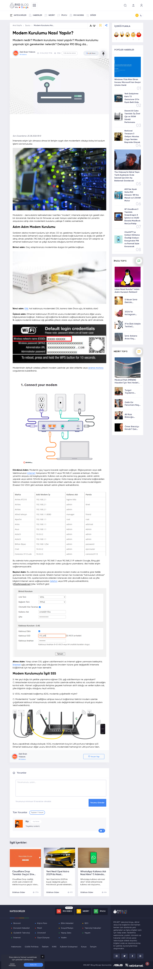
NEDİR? (52, 15)
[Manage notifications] (147, 964)
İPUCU (64, 15)
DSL (26, 309)
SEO (86, 923)
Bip (27, 821)
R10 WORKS (79, 15)
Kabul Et (33, 965)
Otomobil (41, 933)
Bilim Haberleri (67, 923)
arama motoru (95, 368)
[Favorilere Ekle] (100, 25)
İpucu (27, 25)
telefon (53, 581)
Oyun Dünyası (43, 938)
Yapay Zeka (66, 933)
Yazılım (64, 938)
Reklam (45, 947)
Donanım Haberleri (21, 928)
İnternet (17, 665)
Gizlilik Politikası (31, 947)
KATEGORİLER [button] (20, 15)
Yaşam (87, 933)
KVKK (54, 947)
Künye (84, 947)
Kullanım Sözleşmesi (69, 947)
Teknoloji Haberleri (93, 928)
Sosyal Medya (67, 928)
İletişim (93, 947)
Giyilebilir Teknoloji (21, 933)
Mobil (39, 928)
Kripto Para (42, 923)
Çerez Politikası (12, 964)
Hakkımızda (16, 947)
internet (31, 473)
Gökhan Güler (18, 892)
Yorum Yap (95, 757)
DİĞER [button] (93, 15)
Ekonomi (17, 923)
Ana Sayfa (17, 25)
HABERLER (37, 15)
